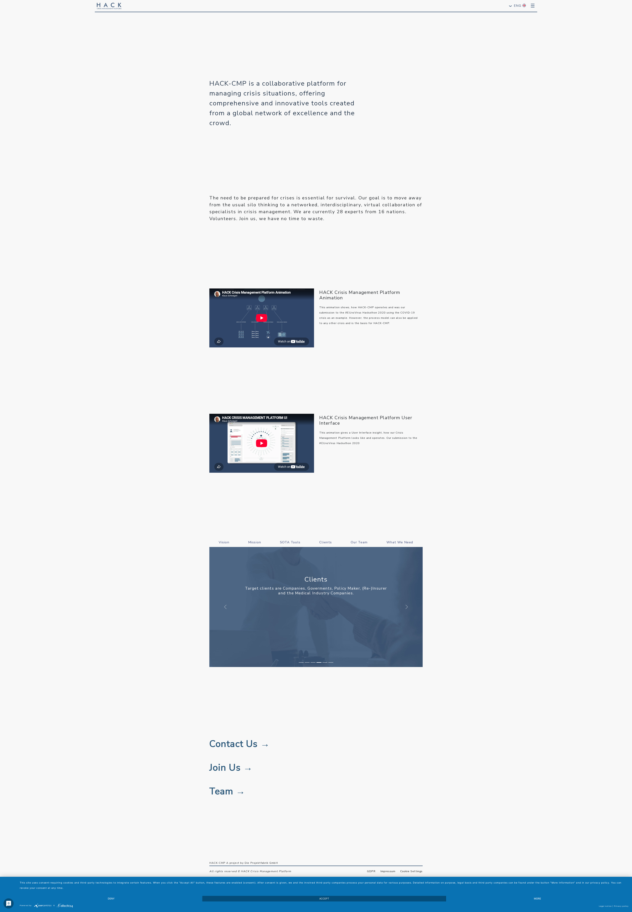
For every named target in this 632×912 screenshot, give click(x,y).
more (537, 898)
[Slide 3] (313, 662)
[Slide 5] (324, 662)
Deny (111, 898)
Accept (324, 898)
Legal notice (605, 906)
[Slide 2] (307, 662)
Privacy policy (621, 906)
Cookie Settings (411, 871)
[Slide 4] (318, 662)
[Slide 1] (301, 662)
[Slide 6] (330, 662)
